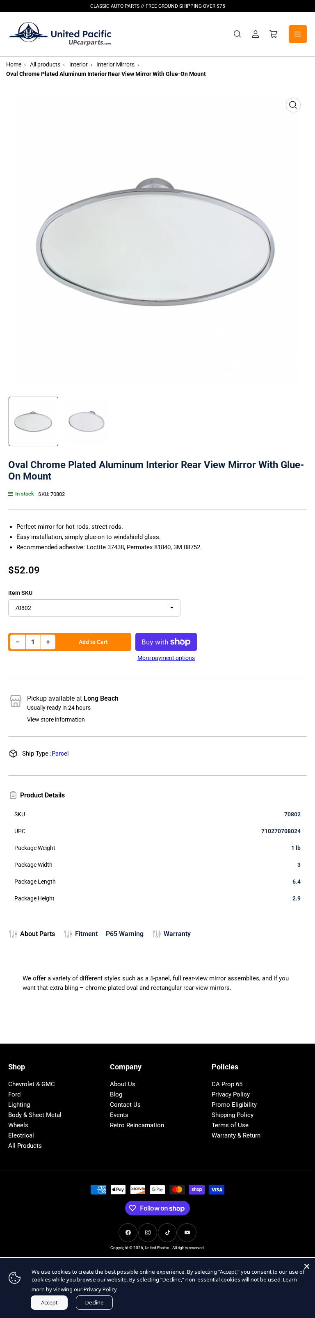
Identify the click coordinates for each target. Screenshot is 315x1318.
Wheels (18, 1125)
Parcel (60, 753)
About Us (122, 1084)
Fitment (86, 934)
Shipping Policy (232, 1115)
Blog (116, 1094)
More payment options (166, 658)
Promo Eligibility (234, 1104)
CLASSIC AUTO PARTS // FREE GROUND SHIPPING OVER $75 (157, 6)
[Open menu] (298, 34)
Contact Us (125, 1104)
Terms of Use (230, 1125)
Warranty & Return (236, 1135)
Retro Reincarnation (137, 1125)
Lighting (19, 1104)
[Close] (307, 1266)
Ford (14, 1094)
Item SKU (20, 592)
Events (119, 1115)
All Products (25, 1145)
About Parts (37, 934)
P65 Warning (125, 934)
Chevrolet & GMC (31, 1084)
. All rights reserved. (187, 1247)
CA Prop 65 (227, 1084)
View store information (56, 719)
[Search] (237, 34)
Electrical (21, 1135)
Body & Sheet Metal (35, 1115)
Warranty (177, 934)
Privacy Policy (231, 1094)
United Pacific (157, 1247)
